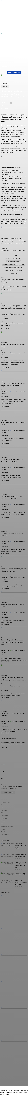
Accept (3, 1096)
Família (3, 89)
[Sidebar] (2, 1088)
